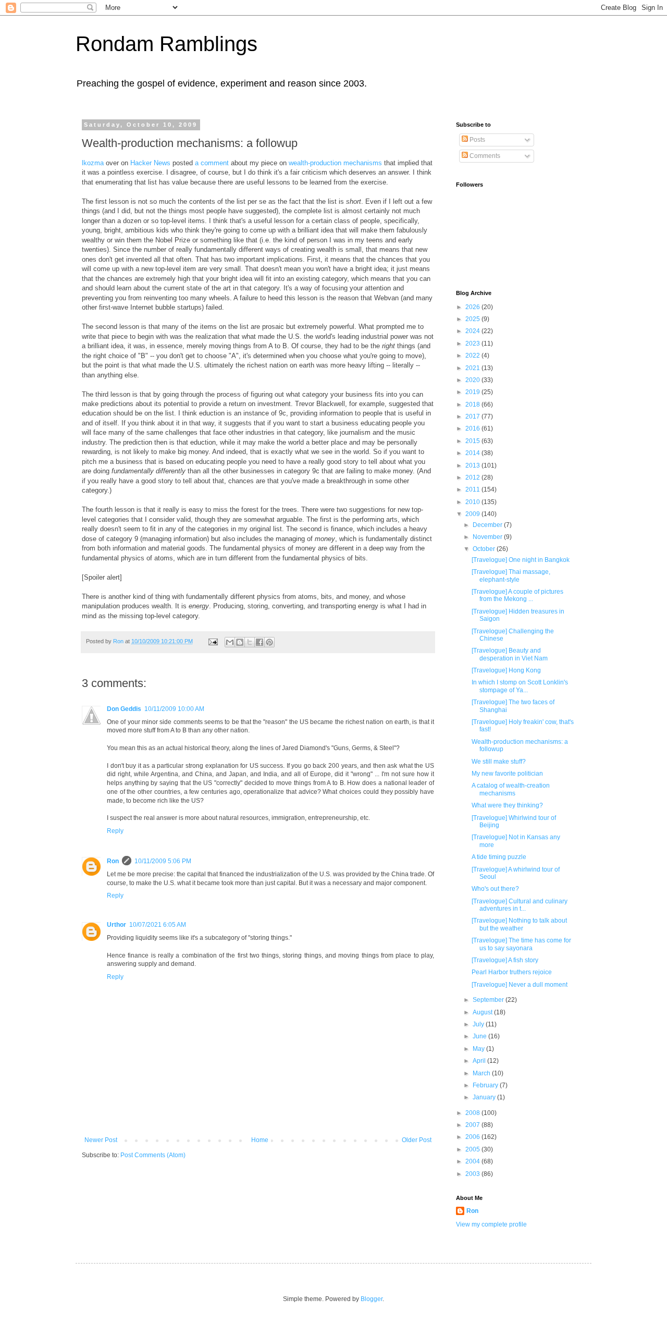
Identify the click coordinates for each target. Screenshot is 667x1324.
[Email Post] (212, 641)
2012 (473, 477)
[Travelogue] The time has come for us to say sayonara (521, 944)
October (485, 549)
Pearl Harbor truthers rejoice (512, 972)
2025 (473, 319)
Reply (115, 831)
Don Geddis (124, 709)
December (488, 525)
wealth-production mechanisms (335, 163)
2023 (473, 343)
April (480, 1060)
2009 (473, 514)
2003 (473, 1174)
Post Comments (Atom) (153, 1155)
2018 (473, 404)
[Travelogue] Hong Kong (506, 670)
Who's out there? (495, 888)
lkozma (93, 163)
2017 (473, 416)
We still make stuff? (499, 761)
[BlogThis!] (239, 642)
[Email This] (230, 642)
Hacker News (150, 163)
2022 (473, 355)
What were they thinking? (507, 805)
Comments (484, 156)
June (480, 1036)
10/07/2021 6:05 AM (157, 924)
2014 (473, 453)
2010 (473, 502)
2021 (473, 368)
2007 (473, 1125)
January (485, 1097)
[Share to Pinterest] (269, 642)
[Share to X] (249, 642)
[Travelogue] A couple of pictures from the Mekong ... (517, 595)
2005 (473, 1149)
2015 (473, 441)
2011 (473, 489)
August (483, 1012)
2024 (473, 331)
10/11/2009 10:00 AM (174, 709)
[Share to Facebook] (259, 642)
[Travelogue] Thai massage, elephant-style (511, 575)
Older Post (416, 1140)
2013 (473, 465)
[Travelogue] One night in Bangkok (521, 559)
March (482, 1073)
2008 (473, 1113)
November (488, 537)
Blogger (371, 1299)
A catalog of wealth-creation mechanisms (511, 789)
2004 (473, 1161)
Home (259, 1140)
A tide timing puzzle (499, 857)
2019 (473, 392)
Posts (476, 139)
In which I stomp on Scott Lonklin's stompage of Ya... (520, 686)
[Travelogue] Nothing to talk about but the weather (519, 924)
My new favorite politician (507, 773)
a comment (212, 163)
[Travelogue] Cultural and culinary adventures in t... (519, 905)
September (489, 999)
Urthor (116, 924)
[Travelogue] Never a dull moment (519, 984)
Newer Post (100, 1140)
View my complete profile (491, 1224)
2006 (473, 1137)
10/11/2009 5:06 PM (162, 861)
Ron (113, 861)
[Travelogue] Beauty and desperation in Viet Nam (510, 654)
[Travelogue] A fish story (505, 960)
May (479, 1048)
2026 (473, 307)
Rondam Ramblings (166, 43)
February (486, 1085)
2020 (473, 380)
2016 (473, 428)
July (479, 1024)
